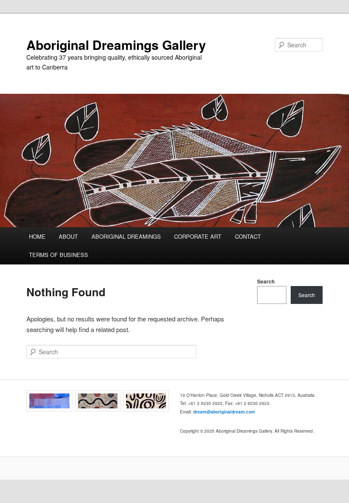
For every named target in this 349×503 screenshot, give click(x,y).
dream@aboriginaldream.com (224, 412)
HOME (37, 236)
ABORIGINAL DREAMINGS (126, 236)
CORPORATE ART (197, 236)
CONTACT (248, 236)
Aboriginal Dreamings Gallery (116, 44)
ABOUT (68, 236)
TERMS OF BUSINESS (58, 255)
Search (266, 281)
